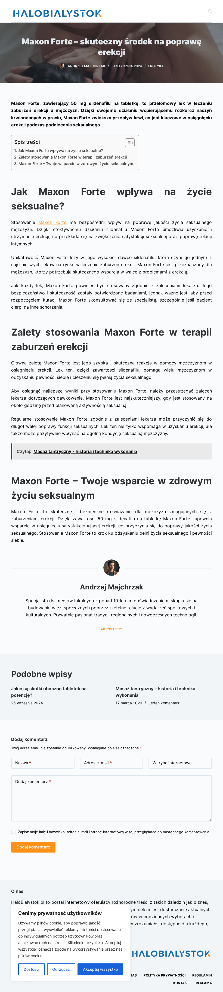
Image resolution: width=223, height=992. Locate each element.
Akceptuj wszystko (100, 969)
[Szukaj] (210, 11)
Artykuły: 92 (111, 629)
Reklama (204, 983)
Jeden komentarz (164, 703)
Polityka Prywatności (164, 975)
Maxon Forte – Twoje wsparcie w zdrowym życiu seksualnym (75, 163)
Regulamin (202, 975)
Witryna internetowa (172, 762)
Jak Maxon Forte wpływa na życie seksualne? (60, 150)
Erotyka (156, 66)
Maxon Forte (52, 222)
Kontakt (181, 983)
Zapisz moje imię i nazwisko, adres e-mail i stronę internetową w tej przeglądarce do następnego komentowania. (114, 832)
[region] (71, 942)
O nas (131, 975)
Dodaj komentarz (33, 781)
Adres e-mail (98, 762)
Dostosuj (31, 969)
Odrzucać (61, 969)
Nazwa (23, 762)
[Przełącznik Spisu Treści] (127, 142)
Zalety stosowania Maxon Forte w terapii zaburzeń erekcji (72, 157)
